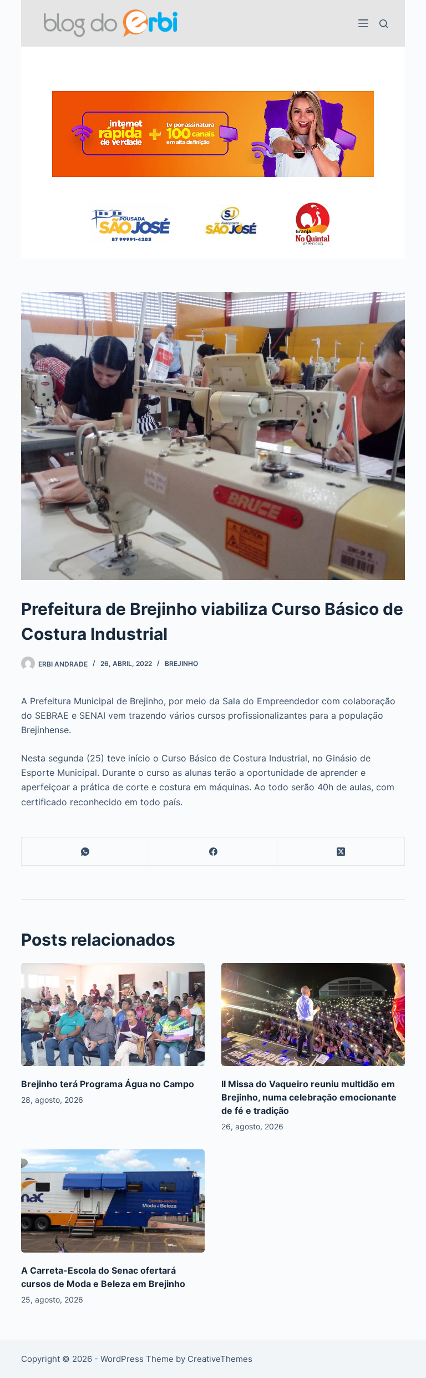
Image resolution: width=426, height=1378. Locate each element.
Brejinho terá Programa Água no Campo (107, 1083)
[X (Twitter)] (341, 851)
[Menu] (363, 23)
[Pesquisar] (383, 23)
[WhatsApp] (85, 851)
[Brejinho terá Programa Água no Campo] (113, 1014)
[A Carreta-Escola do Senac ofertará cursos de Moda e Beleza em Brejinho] (113, 1201)
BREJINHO (181, 663)
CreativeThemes (219, 1359)
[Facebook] (213, 851)
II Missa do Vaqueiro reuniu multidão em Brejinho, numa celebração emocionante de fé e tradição (309, 1097)
